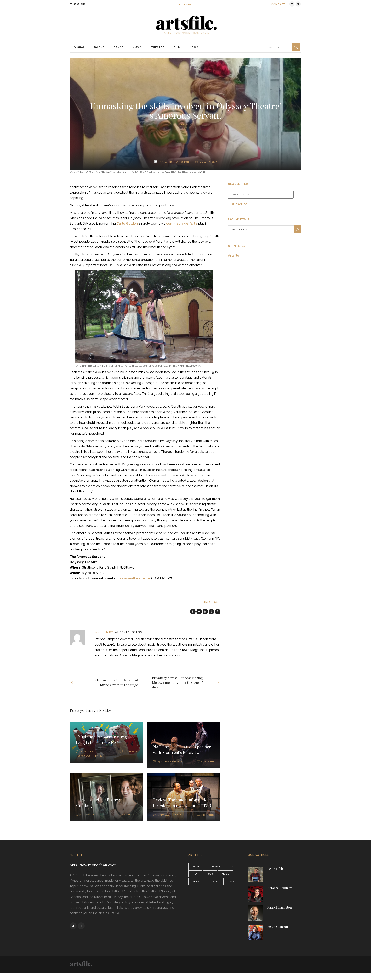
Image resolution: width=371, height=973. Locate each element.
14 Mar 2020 (86, 815)
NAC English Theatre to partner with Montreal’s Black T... (182, 749)
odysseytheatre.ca (135, 578)
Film (195, 874)
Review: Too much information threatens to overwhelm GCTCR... (183, 802)
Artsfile (233, 255)
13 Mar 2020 (163, 815)
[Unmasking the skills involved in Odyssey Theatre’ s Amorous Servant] (80, 637)
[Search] (296, 47)
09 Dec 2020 (163, 762)
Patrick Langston (176, 162)
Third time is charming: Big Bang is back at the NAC (101, 739)
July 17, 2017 (208, 162)
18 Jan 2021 (85, 751)
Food (210, 874)
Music (79, 756)
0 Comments (130, 751)
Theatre (185, 124)
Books (216, 866)
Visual (231, 881)
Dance (232, 866)
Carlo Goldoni (128, 223)
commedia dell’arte (181, 223)
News (87, 756)
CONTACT (278, 4)
